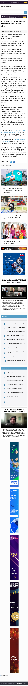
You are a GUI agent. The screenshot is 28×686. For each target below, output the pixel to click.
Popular (4, 316)
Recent (4, 319)
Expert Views (5, 368)
